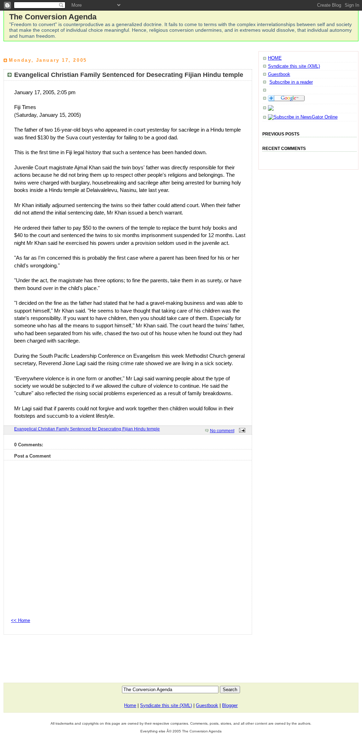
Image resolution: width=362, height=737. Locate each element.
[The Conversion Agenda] (303, 117)
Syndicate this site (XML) (294, 66)
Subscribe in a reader (291, 82)
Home (130, 705)
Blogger (230, 705)
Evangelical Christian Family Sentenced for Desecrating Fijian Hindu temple (87, 429)
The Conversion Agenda (53, 16)
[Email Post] (241, 430)
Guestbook (279, 74)
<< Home (20, 620)
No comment (222, 430)
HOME (275, 58)
